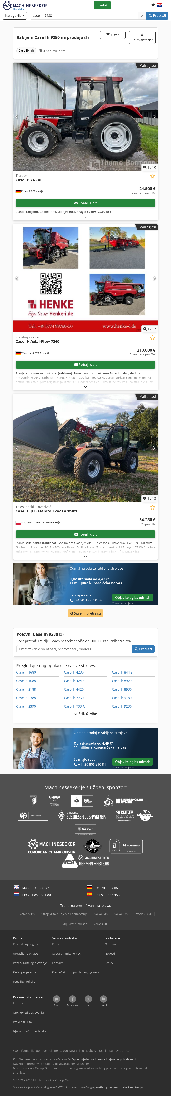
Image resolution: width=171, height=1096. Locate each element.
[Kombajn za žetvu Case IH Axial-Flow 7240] (85, 278)
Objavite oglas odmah (132, 597)
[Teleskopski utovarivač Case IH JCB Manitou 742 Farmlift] (85, 448)
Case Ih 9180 (122, 698)
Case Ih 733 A (74, 706)
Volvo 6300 (27, 914)
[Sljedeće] (154, 116)
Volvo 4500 (101, 924)
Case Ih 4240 (74, 681)
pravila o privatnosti (107, 1087)
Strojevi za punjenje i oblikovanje (64, 914)
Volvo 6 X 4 (143, 914)
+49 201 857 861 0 (108, 888)
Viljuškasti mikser (75, 924)
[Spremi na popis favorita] (152, 176)
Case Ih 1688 (26, 681)
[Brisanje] (142, 16)
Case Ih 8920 (122, 681)
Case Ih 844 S (122, 672)
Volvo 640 (101, 914)
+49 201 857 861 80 (36, 894)
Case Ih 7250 (74, 698)
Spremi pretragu (87, 613)
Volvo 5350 (121, 914)
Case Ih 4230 (74, 672)
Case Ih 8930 (122, 689)
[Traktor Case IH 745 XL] (85, 117)
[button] (166, 5)
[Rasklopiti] (85, 217)
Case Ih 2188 (26, 689)
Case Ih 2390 (26, 706)
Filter (114, 35)
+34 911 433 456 (107, 894)
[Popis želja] (153, 5)
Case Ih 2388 (26, 698)
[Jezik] (159, 5)
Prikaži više (87, 713)
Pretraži (159, 15)
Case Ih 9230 (122, 706)
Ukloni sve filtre (54, 51)
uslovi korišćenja (132, 1087)
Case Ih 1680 (26, 672)
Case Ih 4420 (74, 689)
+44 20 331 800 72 (35, 888)
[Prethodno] (16, 116)
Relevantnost (142, 40)
